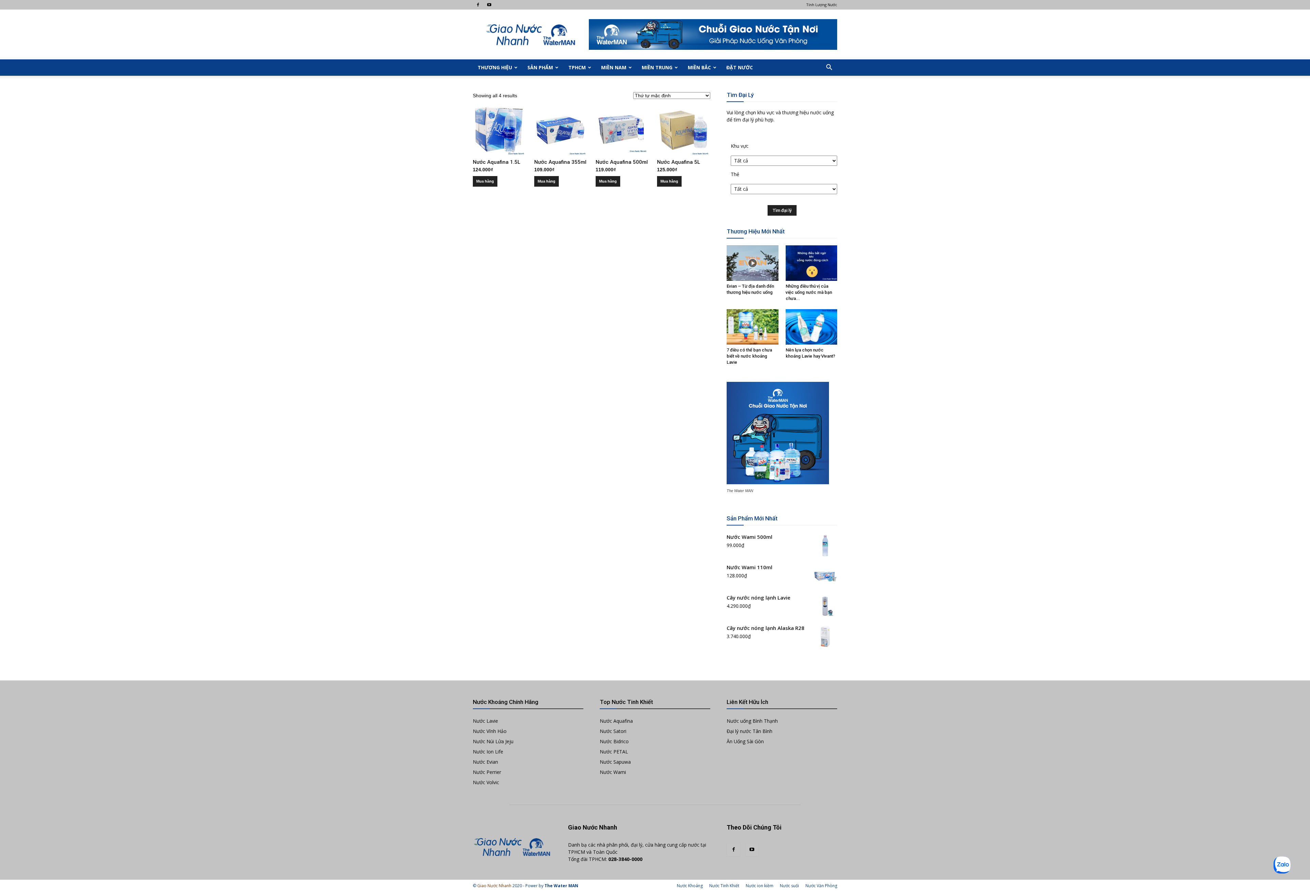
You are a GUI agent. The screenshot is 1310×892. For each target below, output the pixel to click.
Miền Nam (613, 67)
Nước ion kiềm (759, 886)
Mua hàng (485, 181)
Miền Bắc (699, 67)
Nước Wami (613, 772)
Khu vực (739, 146)
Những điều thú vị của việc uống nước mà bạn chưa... (809, 292)
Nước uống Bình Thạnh (752, 721)
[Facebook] (478, 5)
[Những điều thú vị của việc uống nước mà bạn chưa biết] (812, 263)
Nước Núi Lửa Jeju (493, 741)
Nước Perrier (487, 772)
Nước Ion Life (488, 751)
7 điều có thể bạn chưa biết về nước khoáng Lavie (749, 356)
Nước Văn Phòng (821, 886)
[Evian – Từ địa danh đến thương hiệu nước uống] (752, 263)
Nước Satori (613, 731)
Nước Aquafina (616, 721)
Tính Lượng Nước (821, 4)
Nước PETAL (614, 751)
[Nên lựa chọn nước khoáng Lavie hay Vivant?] (812, 327)
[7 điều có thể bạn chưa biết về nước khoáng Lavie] (752, 327)
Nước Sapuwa (615, 762)
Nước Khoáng (690, 886)
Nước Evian (485, 762)
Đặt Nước (739, 67)
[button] (829, 67)
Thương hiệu (495, 67)
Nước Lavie (485, 721)
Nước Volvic (486, 782)
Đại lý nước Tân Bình (749, 731)
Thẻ (735, 174)
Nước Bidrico (614, 741)
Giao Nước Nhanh (494, 886)
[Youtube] (489, 5)
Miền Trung (657, 67)
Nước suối (789, 886)
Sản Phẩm (540, 67)
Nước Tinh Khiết (724, 886)
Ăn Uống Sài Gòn (745, 741)
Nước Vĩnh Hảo (490, 731)
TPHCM (577, 67)
